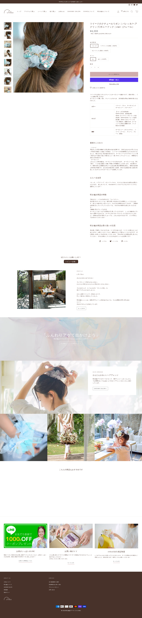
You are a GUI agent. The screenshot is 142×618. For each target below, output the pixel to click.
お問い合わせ (52, 589)
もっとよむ (71, 562)
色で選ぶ (53, 11)
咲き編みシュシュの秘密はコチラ (71, 343)
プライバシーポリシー (54, 587)
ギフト (92, 55)
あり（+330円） (102, 59)
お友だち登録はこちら (25, 560)
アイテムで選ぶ (29, 11)
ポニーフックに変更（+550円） (100, 50)
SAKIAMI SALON (74, 11)
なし (93, 59)
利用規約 (6, 589)
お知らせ (62, 11)
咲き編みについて (103, 11)
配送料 (96, 33)
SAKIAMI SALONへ (100, 388)
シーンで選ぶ (42, 11)
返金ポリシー (7, 592)
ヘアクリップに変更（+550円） (109, 46)
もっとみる (81, 308)
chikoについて (88, 11)
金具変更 (93, 42)
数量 (91, 64)
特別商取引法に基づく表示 (55, 584)
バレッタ (94, 46)
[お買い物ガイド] (71, 536)
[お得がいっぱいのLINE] (25, 536)
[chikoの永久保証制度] (116, 536)
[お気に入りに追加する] (22, 477)
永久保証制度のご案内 (54, 581)
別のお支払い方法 (114, 84)
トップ (19, 11)
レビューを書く (71, 262)
